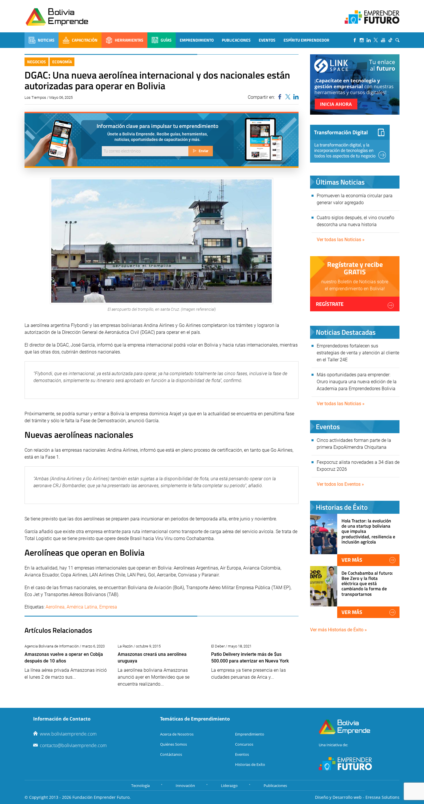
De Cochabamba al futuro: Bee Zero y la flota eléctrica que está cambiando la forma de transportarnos (367, 584)
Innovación (185, 785)
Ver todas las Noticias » (341, 239)
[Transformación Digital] (350, 144)
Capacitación (84, 40)
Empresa (108, 607)
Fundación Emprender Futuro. (101, 797)
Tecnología (140, 785)
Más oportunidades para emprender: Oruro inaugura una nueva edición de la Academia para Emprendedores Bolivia (357, 381)
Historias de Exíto (250, 764)
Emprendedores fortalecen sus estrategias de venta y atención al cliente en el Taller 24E (358, 352)
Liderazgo (229, 785)
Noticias (46, 40)
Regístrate (330, 304)
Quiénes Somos (173, 744)
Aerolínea (55, 607)
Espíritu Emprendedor (306, 40)
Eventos (267, 40)
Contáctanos (171, 754)
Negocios (36, 62)
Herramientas (129, 40)
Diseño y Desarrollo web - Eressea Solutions (357, 797)
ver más (352, 560)
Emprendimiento (197, 40)
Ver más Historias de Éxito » (338, 629)
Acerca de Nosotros (177, 734)
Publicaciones (236, 40)
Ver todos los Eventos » (340, 484)
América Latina (82, 607)
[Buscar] (397, 40)
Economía (62, 62)
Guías (166, 40)
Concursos (244, 744)
